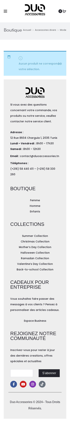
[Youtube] (23, 384)
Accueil (27, 30)
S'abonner (49, 373)
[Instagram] (32, 384)
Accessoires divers (45, 30)
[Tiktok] (42, 384)
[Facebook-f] (13, 384)
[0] (64, 11)
